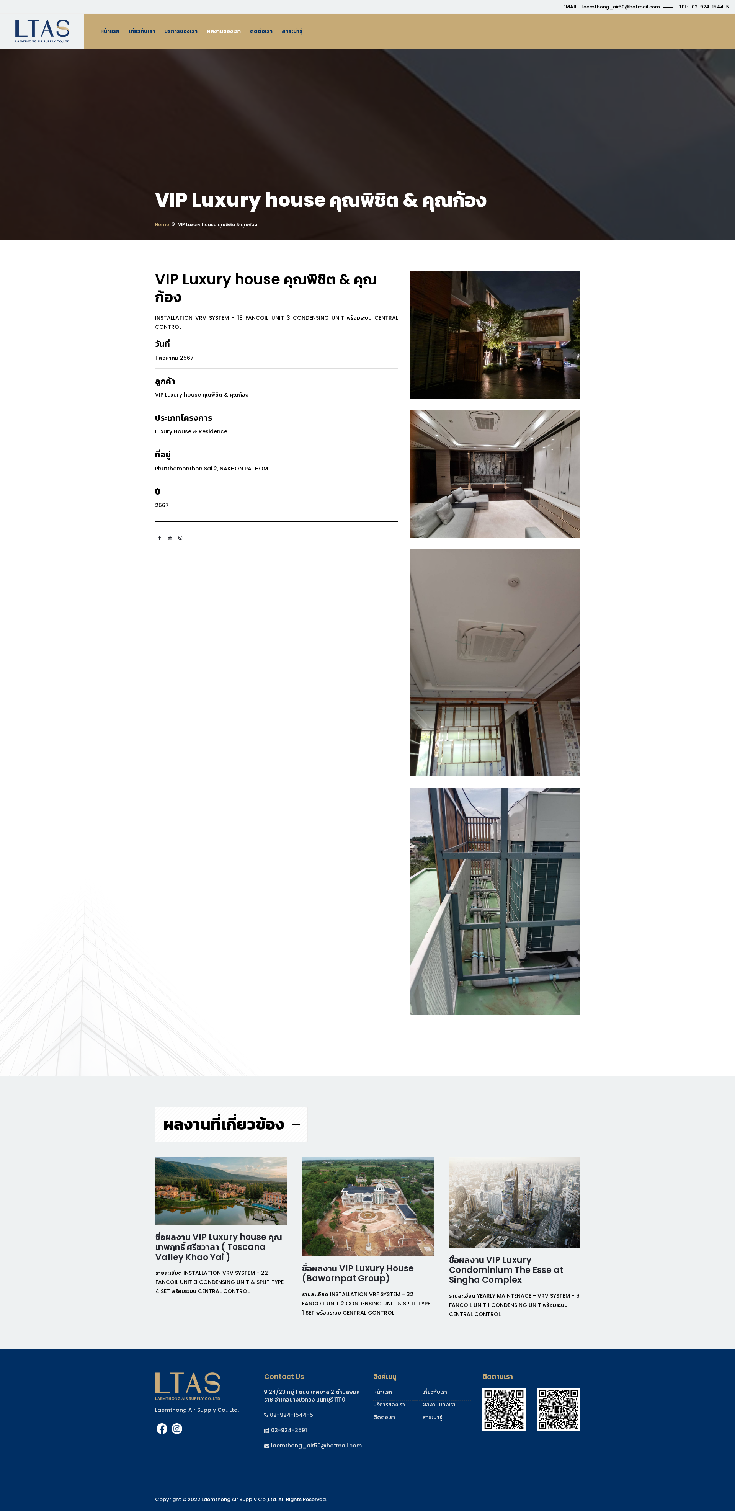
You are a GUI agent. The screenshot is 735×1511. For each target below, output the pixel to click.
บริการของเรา (181, 31)
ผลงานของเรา (224, 31)
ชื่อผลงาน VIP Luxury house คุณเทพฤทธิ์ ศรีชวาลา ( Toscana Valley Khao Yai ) (218, 1247)
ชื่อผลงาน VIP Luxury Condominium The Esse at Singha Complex (506, 1270)
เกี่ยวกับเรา (142, 31)
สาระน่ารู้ (292, 31)
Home (162, 224)
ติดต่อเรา (261, 31)
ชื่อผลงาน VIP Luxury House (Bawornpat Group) (358, 1273)
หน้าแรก (109, 31)
